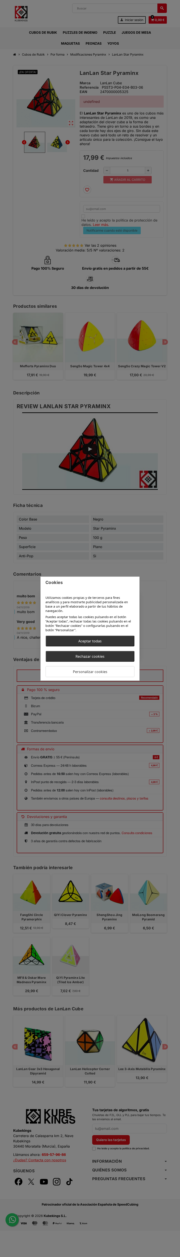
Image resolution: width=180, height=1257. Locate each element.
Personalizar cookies (90, 671)
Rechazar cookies (90, 656)
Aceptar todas (90, 640)
